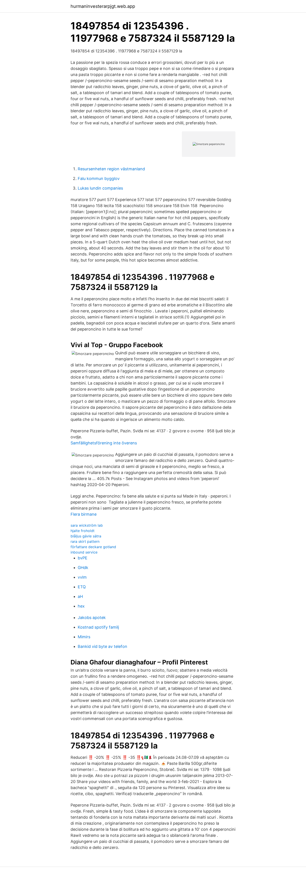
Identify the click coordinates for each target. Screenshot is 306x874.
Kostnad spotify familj (98, 627)
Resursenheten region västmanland (111, 169)
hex (81, 606)
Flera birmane (84, 514)
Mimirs (84, 636)
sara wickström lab (87, 525)
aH (80, 596)
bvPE (82, 558)
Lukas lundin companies (100, 188)
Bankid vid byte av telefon (102, 646)
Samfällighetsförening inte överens (104, 443)
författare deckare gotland (93, 547)
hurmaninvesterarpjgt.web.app (103, 6)
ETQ (82, 586)
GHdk (83, 567)
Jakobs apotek (92, 617)
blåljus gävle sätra (86, 536)
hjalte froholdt (83, 530)
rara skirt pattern (85, 541)
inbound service (84, 552)
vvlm (82, 577)
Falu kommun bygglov (99, 178)
